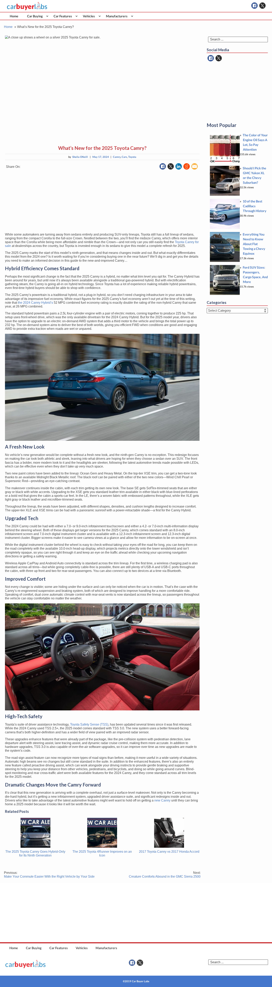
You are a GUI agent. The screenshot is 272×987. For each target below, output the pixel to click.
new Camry (162, 800)
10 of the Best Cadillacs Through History (254, 206)
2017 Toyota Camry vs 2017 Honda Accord (169, 851)
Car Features (63, 16)
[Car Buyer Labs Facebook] (254, 5)
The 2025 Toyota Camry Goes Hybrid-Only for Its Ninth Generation (35, 853)
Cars (124, 156)
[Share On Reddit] (186, 166)
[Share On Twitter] (170, 166)
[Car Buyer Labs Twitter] (262, 5)
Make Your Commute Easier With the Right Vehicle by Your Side (49, 874)
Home (14, 16)
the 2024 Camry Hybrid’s (35, 302)
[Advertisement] (102, 201)
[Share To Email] (194, 166)
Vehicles (89, 16)
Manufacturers (116, 16)
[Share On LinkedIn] (178, 166)
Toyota (132, 156)
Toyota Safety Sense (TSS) (89, 724)
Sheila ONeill (80, 156)
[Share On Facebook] (162, 166)
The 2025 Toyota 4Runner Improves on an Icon (102, 853)
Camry (116, 156)
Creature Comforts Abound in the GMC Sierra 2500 (165, 874)
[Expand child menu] (47, 16)
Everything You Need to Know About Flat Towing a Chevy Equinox (254, 243)
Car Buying (35, 16)
